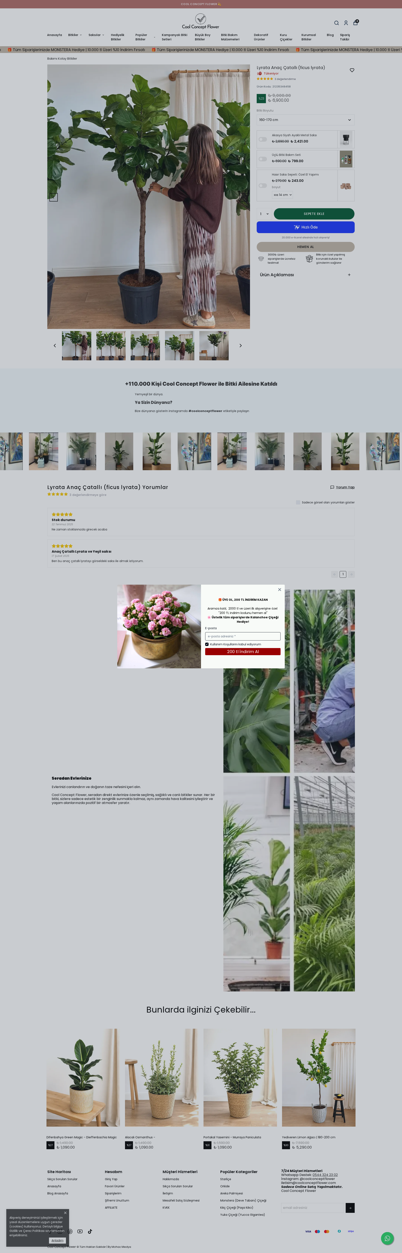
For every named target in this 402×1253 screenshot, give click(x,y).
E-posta (211, 628)
